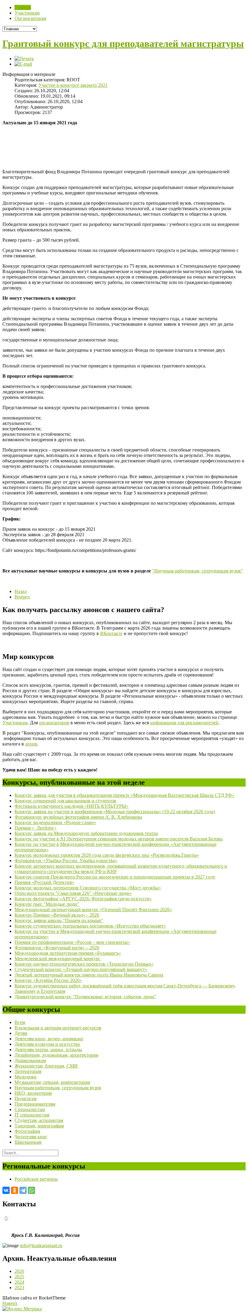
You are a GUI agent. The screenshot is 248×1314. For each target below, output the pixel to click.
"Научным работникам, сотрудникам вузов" (197, 570)
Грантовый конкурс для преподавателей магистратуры (123, 43)
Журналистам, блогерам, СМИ (46, 1065)
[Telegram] (23, 1190)
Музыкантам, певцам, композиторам (52, 1082)
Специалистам (30, 1109)
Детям (21, 1033)
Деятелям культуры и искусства (47, 1044)
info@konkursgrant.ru (41, 1245)
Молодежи (26, 1076)
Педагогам (26, 1098)
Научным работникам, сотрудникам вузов (58, 1087)
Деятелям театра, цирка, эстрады (48, 1049)
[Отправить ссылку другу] (23, 64)
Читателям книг (31, 1136)
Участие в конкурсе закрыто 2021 (73, 85)
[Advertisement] (73, 155)
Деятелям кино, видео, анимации (49, 1038)
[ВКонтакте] (6, 1190)
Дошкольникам (30, 1060)
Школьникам (28, 1142)
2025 (19, 1276)
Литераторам (28, 1071)
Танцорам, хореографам (39, 1125)
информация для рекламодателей (184, 722)
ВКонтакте (111, 633)
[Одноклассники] (14, 1190)
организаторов (54, 722)
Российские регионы (36, 1179)
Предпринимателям (35, 1104)
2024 (19, 1282)
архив (31, 743)
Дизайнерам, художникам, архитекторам (56, 1055)
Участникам (15, 722)
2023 (19, 1287)
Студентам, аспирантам (39, 1120)
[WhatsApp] (31, 1190)
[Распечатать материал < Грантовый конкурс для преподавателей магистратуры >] (24, 58)
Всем (20, 1022)
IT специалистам (32, 1114)
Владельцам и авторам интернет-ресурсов (58, 1027)
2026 (19, 1271)
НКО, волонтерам (33, 1093)
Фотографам (27, 1131)
